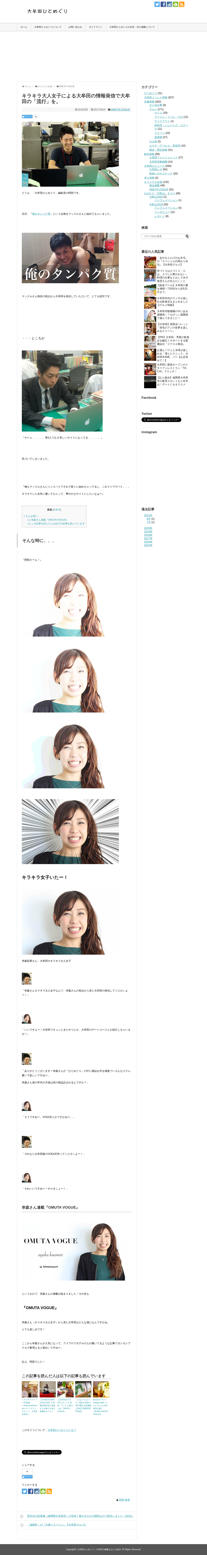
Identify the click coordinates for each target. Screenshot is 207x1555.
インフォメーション (166, 200)
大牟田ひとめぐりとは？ (62, 1430)
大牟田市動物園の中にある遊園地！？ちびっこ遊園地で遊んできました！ (172, 314)
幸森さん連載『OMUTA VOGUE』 (48, 519)
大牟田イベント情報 (155, 97)
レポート (159, 216)
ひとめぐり (150, 93)
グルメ (153, 109)
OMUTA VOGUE (120, 109)
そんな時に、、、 (34, 516)
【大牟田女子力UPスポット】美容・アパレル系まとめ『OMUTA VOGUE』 (65, 1406)
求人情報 (149, 177)
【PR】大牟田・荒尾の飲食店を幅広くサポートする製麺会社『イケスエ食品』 (173, 340)
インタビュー (162, 212)
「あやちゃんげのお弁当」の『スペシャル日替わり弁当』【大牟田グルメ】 (172, 261)
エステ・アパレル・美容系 (164, 145)
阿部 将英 (124, 1500)
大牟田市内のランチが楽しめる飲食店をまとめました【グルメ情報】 (172, 301)
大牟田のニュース (154, 166)
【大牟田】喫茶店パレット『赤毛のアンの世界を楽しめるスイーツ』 (172, 327)
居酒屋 (158, 137)
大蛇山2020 (156, 196)
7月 (149, 522)
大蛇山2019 (156, 204)
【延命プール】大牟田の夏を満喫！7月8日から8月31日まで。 (172, 288)
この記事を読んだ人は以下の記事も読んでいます (56, 523)
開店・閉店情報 (158, 150)
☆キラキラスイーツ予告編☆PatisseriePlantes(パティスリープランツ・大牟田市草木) (29, 1407)
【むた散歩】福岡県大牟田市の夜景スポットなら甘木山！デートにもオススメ (172, 381)
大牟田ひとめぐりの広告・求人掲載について (132, 27)
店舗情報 (149, 101)
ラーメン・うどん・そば (168, 117)
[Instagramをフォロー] (169, 4)
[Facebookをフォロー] (163, 4)
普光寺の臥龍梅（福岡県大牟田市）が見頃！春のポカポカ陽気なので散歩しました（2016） (80, 1516)
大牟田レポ (155, 169)
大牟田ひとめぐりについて (47, 27)
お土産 (153, 141)
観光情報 (149, 154)
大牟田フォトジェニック (163, 157)
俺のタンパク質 (41, 213)
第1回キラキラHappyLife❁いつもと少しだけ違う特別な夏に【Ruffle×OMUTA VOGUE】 (101, 1407)
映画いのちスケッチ (161, 173)
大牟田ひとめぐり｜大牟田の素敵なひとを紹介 (99, 1549)
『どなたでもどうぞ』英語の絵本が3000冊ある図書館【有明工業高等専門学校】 (83, 1406)
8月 (149, 518)
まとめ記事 (155, 105)
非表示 (56, 509)
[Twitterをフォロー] (157, 4)
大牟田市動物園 (158, 161)
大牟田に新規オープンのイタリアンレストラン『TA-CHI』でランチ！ (172, 368)
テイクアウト (162, 121)
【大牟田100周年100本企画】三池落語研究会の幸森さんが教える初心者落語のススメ (47, 1406)
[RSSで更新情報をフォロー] (181, 4)
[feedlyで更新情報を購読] (175, 4)
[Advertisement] (103, 56)
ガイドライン (96, 27)
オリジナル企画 (153, 182)
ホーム (24, 27)
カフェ (158, 112)
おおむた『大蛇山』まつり (159, 193)
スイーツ (159, 133)
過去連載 (154, 185)
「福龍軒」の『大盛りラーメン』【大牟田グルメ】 (57, 1524)
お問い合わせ (75, 27)
